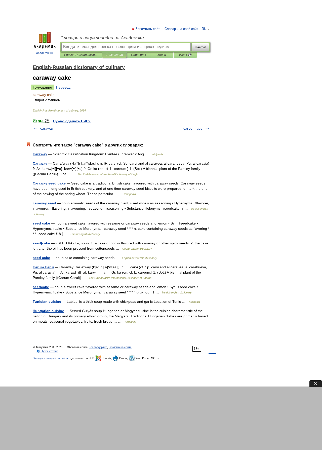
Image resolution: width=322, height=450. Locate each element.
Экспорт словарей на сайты (50, 358)
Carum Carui (43, 267)
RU (204, 29)
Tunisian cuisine (47, 301)
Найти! (200, 47)
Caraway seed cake (49, 183)
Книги (161, 55)
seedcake (41, 287)
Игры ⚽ (185, 55)
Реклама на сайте (120, 347)
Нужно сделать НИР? (72, 121)
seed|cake (41, 243)
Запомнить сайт (148, 29)
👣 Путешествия (47, 351)
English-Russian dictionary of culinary (81, 55)
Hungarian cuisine (48, 311)
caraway (47, 128)
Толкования (114, 55)
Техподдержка (98, 347)
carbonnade (193, 128)
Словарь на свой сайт (181, 29)
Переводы (138, 55)
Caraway (40, 154)
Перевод (63, 87)
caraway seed (44, 203)
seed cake (41, 223)
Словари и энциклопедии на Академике (102, 37)
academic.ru (44, 53)
